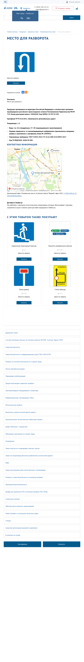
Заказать (16, 83)
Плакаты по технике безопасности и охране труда (23, 362)
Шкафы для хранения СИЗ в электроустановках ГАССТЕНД (26, 492)
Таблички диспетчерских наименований (19, 506)
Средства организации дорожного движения (21, 528)
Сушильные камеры (12, 499)
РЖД (7, 463)
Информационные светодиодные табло (19, 398)
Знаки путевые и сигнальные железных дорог (21, 513)
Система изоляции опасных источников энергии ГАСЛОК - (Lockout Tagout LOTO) (34, 340)
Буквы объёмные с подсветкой (16, 427)
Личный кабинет (74, 2)
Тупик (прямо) (24, 289)
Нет (28, 17)
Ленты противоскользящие (15, 369)
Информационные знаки (47, 32)
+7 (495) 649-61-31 (70, 193)
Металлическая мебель (13, 405)
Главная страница (12, 32)
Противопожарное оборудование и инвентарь (21, 391)
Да (21, 17)
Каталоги (61, 544)
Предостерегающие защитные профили (19, 383)
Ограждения (9, 441)
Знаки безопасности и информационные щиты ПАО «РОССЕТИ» (28, 354)
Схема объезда (60, 289)
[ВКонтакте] (23, 92)
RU (5, 2)
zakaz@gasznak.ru (42, 9)
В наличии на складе (12, 535)
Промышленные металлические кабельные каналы (23, 419)
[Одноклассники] (26, 92)
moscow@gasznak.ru (14, 196)
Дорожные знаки (11, 333)
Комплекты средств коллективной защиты (20, 412)
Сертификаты (22, 544)
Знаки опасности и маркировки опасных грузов (22, 448)
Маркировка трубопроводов (15, 376)
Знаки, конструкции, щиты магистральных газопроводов (25, 470)
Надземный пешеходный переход (24, 246)
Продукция (22, 32)
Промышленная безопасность (16, 484)
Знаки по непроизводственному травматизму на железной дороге (29, 456)
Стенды (8, 521)
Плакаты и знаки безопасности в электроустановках (24, 477)
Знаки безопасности (12, 347)
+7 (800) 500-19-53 (41, 7)
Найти (72, 18)
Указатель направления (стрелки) (60, 246)
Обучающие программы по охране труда (20, 434)
